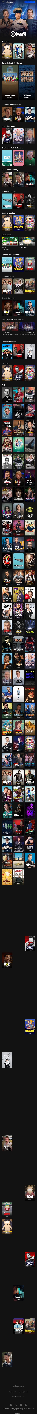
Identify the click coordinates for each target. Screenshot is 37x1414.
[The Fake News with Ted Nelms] (18, 760)
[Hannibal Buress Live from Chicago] (30, 777)
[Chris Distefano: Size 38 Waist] (18, 544)
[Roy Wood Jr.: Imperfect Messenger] (18, 1160)
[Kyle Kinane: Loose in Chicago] (18, 993)
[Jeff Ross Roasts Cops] (30, 844)
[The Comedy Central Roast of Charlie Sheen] (30, 577)
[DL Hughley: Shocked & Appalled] (7, 661)
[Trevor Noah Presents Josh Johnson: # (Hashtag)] (30, 1309)
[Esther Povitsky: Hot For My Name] (18, 744)
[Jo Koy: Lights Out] (30, 877)
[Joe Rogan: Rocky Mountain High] (30, 893)
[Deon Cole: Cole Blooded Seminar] (18, 710)
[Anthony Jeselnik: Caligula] (30, 444)
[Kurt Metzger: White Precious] (30, 977)
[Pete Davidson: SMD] (7, 1126)
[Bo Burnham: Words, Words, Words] (18, 494)
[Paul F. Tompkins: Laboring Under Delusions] (30, 1110)
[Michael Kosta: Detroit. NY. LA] (18, 1027)
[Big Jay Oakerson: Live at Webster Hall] (30, 478)
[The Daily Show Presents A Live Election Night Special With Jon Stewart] (30, 661)
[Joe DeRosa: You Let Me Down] (7, 893)
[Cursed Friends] (30, 644)
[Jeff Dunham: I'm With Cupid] (18, 827)
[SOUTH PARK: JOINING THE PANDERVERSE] (18, 1193)
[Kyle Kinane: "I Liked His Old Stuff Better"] (7, 993)
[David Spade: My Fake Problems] (7, 694)
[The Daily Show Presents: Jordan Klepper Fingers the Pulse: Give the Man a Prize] (30, 1259)
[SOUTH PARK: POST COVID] (30, 1176)
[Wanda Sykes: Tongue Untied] (18, 1343)
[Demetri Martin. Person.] (18, 694)
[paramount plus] (10, 2)
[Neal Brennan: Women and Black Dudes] (30, 1060)
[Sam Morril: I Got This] (18, 1209)
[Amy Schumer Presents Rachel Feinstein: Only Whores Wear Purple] (18, 428)
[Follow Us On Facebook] (11, 1405)
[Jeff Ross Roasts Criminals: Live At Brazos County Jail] (7, 860)
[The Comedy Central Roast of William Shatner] (7, 627)
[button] (3, 2)
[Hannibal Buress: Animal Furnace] (18, 777)
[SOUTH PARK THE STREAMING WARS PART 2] (7, 1193)
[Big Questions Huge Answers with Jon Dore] (7, 494)
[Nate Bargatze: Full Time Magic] (7, 1060)
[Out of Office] (30, 1093)
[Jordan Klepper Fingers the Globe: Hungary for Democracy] (18, 927)
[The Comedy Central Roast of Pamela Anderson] (18, 611)
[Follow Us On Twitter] (16, 1404)
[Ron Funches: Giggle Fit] (30, 1143)
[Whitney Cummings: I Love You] (30, 1343)
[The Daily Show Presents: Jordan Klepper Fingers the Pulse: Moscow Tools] (18, 943)
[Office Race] (18, 1093)
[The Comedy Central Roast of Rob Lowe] (30, 611)
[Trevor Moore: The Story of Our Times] (18, 1309)
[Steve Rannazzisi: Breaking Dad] (18, 1226)
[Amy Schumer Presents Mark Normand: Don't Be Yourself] (7, 428)
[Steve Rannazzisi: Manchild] (30, 1226)
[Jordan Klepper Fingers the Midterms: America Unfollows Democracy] (30, 927)
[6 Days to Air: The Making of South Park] (7, 395)
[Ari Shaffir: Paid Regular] (7, 461)
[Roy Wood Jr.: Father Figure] (7, 1160)
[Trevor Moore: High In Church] (7, 1309)
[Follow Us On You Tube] (21, 1405)
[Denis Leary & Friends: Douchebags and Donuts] (7, 710)
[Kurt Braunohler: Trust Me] (18, 977)
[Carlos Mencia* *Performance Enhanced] (7, 528)
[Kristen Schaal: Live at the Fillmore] (30, 960)
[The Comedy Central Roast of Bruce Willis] (18, 577)
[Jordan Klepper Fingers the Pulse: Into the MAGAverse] (7, 943)
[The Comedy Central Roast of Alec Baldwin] (30, 561)
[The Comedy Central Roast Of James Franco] (30, 594)
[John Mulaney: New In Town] (7, 910)
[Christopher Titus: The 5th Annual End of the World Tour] (7, 561)
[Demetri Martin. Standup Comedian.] (30, 694)
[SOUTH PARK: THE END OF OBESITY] (7, 1209)
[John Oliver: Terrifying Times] (30, 910)
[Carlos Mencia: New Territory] (18, 528)
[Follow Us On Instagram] (26, 1405)
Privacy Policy (24, 1392)
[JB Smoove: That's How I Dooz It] (18, 810)
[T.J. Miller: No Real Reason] (18, 1243)
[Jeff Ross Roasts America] (18, 844)
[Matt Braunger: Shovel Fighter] (7, 1027)
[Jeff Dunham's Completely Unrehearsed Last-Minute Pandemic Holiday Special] (30, 827)
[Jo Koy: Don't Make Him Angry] (18, 877)
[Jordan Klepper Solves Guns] (7, 927)
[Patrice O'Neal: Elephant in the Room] (7, 1110)
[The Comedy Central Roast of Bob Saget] (7, 577)
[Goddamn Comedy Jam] (30, 760)
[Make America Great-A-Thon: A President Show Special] (18, 1010)
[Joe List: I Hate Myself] (18, 893)
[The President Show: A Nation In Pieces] (30, 1126)
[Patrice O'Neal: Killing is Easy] (18, 1110)
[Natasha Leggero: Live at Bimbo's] (30, 1043)
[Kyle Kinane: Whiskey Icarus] (30, 993)
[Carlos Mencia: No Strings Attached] (30, 528)
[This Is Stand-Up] (18, 1276)
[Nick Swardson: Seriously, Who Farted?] (7, 1076)
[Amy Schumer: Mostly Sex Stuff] (7, 444)
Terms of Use (13, 1392)
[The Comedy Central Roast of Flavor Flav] (18, 594)
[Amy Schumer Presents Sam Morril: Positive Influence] (30, 428)
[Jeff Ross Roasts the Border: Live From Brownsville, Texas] (18, 860)
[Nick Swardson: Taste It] (18, 1076)
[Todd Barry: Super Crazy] (7, 1293)
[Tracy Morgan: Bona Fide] (30, 1293)
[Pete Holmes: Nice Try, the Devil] (18, 1126)
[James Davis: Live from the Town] (30, 810)
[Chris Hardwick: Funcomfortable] (30, 544)
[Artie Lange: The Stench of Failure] (18, 461)
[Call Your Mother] (30, 511)
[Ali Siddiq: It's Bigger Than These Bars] (18, 411)
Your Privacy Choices (18, 1396)
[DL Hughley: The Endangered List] (18, 661)
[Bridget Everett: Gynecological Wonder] (30, 494)
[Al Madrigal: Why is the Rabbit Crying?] (7, 411)
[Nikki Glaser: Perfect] (30, 1076)
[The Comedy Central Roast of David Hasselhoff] (7, 594)
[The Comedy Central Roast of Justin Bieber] (7, 611)
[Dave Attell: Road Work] (30, 677)
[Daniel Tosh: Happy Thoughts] (18, 677)
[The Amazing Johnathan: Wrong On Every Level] (30, 411)
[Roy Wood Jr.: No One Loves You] (30, 1160)
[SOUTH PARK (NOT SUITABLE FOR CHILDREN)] (30, 1193)
